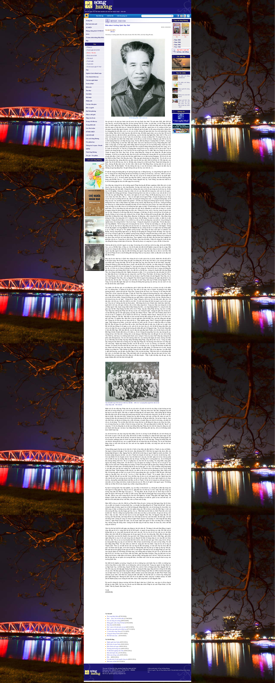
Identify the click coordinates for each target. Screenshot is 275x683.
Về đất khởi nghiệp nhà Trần (115, 650)
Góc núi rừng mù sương (114, 620)
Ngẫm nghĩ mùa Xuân (113, 642)
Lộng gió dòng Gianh (113, 633)
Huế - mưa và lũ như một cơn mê (116, 627)
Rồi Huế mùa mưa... (112, 635)
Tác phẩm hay (90, 142)
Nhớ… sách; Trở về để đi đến (115, 618)
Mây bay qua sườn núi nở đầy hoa (117, 629)
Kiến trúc (89, 87)
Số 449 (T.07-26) (185, 36)
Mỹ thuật (88, 97)
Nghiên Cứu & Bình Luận (93, 73)
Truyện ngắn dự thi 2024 (93, 50)
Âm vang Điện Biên (112, 616)
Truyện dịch (90, 64)
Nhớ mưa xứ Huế (112, 661)
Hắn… (109, 657)
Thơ (87, 70)
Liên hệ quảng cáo (122, 16)
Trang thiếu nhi (90, 125)
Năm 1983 (177, 40)
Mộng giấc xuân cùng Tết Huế (116, 623)
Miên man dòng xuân (113, 655)
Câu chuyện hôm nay (92, 77)
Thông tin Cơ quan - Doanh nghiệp (94, 147)
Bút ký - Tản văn (91, 53)
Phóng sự (89, 47)
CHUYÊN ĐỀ (90, 135)
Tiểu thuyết (90, 58)
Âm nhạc (88, 90)
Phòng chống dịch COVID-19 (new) (94, 32)
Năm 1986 (177, 47)
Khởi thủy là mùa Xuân (113, 644)
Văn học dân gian (91, 104)
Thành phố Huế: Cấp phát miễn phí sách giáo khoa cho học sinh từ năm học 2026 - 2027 (184, 103)
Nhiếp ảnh (89, 101)
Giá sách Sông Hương (92, 138)
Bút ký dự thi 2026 (92, 55)
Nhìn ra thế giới (90, 114)
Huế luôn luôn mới (91, 24)
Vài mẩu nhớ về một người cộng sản (117, 659)
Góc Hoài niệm (90, 128)
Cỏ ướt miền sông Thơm (114, 631)
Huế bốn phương (91, 111)
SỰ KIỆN (89, 27)
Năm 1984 (177, 42)
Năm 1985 (177, 44)
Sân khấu (89, 94)
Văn (94, 44)
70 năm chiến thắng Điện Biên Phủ (95, 39)
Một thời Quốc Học (112, 653)
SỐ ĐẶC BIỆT (90, 132)
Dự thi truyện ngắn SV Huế (94, 66)
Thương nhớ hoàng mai (114, 648)
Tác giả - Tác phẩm (92, 155)
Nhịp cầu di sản (90, 118)
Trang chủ (89, 20)
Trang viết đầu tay (91, 121)
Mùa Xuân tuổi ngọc (113, 646)
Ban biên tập (99, 16)
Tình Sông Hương (91, 152)
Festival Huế (90, 83)
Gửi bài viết (110, 16)
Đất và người (90, 107)
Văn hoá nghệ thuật (92, 80)
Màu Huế (109, 625)
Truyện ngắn (90, 61)
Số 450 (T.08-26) (176, 36)
